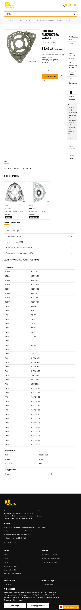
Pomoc (6, 562)
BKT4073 (42, 463)
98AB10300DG (35, 405)
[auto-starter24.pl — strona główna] (10, 503)
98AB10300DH (35, 410)
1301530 (33, 349)
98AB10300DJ (35, 414)
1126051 (33, 315)
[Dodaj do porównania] (44, 81)
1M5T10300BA (35, 358)
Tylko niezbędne (14, 606)
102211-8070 (35, 289)
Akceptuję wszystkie (38, 606)
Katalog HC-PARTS (48, 584)
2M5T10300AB (35, 375)
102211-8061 (35, 285)
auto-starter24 (9, 21)
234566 (41, 459)
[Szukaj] (74, 14)
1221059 (33, 336)
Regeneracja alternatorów (50, 555)
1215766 (33, 328)
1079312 (33, 306)
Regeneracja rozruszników (51, 558)
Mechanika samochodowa (13, 574)
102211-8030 (35, 272)
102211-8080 (35, 298)
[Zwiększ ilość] (48, 68)
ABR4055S (32, 208)
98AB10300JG (35, 444)
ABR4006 (8, 208)
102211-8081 (35, 302)
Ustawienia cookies (10, 570)
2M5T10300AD (35, 384)
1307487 (33, 354)
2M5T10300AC (35, 380)
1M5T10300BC (35, 367)
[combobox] (40, 14)
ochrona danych (17, 600)
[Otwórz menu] (75, 5)
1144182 (33, 319)
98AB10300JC (35, 427)
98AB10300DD (35, 393)
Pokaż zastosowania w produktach (19, 253)
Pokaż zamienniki (13, 236)
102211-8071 (34, 293)
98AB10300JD (35, 431)
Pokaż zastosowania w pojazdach (19, 247)
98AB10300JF (35, 440)
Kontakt (6, 558)
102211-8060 (35, 280)
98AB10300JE (35, 436)
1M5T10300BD (35, 371)
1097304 (33, 310)
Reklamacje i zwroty (10, 566)
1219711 (33, 332)
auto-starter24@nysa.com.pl (21, 534)
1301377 (33, 341)
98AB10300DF (35, 401)
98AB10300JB (35, 423)
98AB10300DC (35, 388)
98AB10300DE (35, 397)
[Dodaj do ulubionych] (61, 76)
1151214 (33, 323)
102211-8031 (35, 276)
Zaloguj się (7, 584)
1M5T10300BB (35, 362)
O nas (5, 555)
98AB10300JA (35, 418)
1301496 (33, 345)
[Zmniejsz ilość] (48, 70)
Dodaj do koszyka (51, 76)
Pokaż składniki (12, 231)
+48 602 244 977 (27, 531)
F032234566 (43, 455)
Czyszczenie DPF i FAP (49, 562)
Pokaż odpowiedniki (14, 242)
